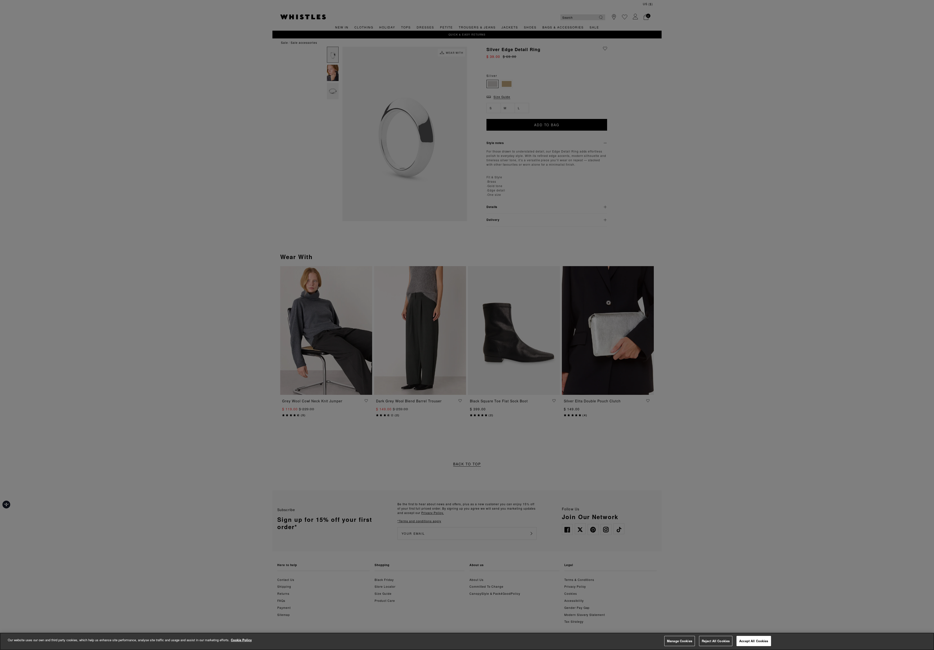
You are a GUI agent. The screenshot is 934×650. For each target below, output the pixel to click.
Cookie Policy (241, 640)
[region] (467, 641)
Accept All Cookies (753, 641)
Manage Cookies (679, 641)
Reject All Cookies (716, 641)
